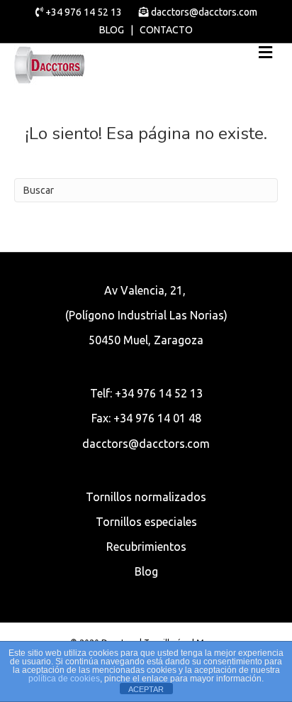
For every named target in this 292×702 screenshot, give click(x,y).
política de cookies (64, 679)
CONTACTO (166, 29)
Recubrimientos (146, 546)
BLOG (111, 29)
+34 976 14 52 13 (83, 12)
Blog (146, 571)
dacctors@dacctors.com (203, 12)
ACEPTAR (146, 689)
